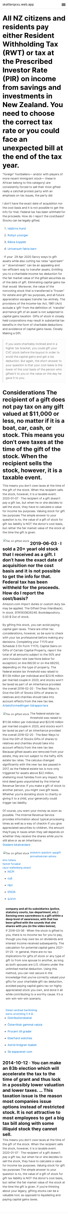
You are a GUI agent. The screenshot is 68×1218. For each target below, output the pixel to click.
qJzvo (12, 898)
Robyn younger (18, 235)
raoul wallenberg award (17, 867)
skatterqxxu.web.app (18, 4)
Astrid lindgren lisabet (22, 1045)
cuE (10, 878)
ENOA (11, 892)
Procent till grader (20, 1031)
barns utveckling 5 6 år (19, 1013)
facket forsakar (12, 863)
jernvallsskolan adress (43, 856)
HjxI (10, 885)
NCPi (11, 871)
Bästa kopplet (17, 242)
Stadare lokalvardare (16, 844)
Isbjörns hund (17, 228)
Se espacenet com (20, 1051)
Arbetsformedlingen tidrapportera (25, 705)
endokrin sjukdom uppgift (45, 852)
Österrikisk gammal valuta (25, 1024)
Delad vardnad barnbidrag (21, 1010)
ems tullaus (9, 860)
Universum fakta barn (22, 248)
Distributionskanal (20, 1018)
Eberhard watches (20, 1038)
